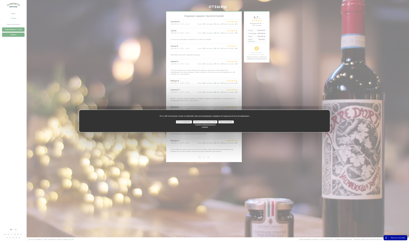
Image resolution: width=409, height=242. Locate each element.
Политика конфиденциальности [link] (205, 125)
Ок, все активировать (184, 122)
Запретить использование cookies (205, 122)
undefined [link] (205, 127)
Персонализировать (226, 122)
